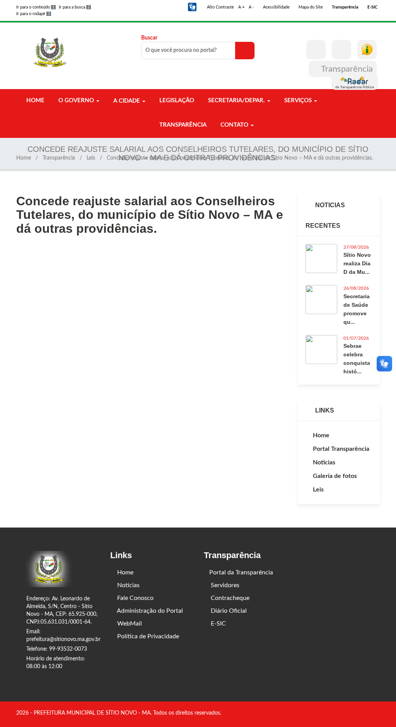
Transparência (346, 69)
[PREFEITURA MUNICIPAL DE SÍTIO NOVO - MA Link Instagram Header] (341, 49)
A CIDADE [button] (127, 101)
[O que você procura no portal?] (244, 50)
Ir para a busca (74, 7)
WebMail (129, 623)
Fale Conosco (135, 598)
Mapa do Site (310, 7)
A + (241, 7)
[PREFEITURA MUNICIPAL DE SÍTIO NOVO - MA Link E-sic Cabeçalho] (367, 49)
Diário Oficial (228, 611)
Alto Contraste (220, 7)
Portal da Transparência (241, 572)
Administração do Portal (149, 611)
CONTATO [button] (234, 125)
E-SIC (217, 623)
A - (251, 7)
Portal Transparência (341, 449)
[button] (192, 7)
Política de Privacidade (147, 636)
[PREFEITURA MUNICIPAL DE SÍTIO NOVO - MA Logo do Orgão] (50, 52)
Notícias (128, 585)
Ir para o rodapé (33, 14)
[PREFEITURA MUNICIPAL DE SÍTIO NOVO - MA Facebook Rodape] (366, 713)
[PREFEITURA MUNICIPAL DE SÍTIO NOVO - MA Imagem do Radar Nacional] (354, 82)
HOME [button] (34, 100)
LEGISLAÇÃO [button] (176, 100)
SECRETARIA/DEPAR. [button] (236, 100)
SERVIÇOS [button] (298, 100)
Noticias (324, 462)
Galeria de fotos (335, 476)
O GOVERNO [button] (76, 100)
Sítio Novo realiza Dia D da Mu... (357, 263)
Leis (91, 158)
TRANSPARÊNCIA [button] (182, 125)
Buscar (149, 38)
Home (23, 158)
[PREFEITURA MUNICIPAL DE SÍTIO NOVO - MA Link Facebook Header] (316, 49)
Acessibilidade (276, 7)
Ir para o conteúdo (35, 7)
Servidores (224, 585)
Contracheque (229, 598)
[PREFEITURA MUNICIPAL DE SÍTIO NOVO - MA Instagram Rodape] (377, 713)
